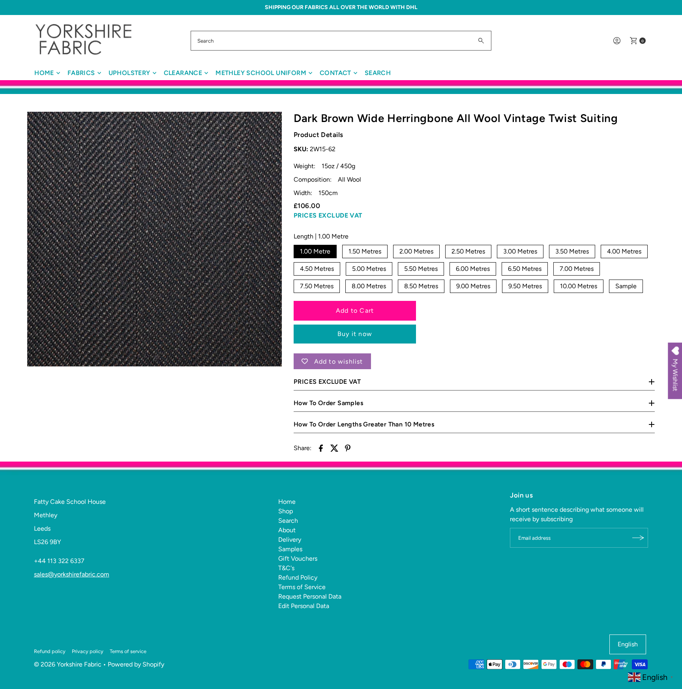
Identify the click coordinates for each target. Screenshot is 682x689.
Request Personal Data (309, 596)
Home (44, 73)
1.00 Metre (315, 251)
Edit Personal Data (303, 606)
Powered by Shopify (136, 664)
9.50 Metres (525, 286)
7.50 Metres (317, 286)
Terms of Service (302, 587)
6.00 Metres (473, 268)
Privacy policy (87, 651)
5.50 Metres (421, 268)
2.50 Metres (468, 251)
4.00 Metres (624, 251)
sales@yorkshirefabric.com (71, 574)
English (628, 644)
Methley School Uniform (260, 73)
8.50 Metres (421, 286)
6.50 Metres (524, 268)
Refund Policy (297, 577)
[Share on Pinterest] (348, 448)
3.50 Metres (572, 251)
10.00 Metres (578, 286)
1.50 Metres (364, 251)
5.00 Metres (369, 268)
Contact (335, 73)
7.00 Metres (577, 268)
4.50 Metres (317, 268)
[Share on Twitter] (334, 448)
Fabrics (81, 73)
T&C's (286, 568)
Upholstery (129, 73)
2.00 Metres (416, 251)
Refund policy (50, 651)
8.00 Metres (369, 286)
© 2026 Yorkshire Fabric (67, 664)
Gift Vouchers (297, 558)
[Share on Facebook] (321, 448)
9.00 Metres (473, 286)
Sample (626, 286)
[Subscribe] (638, 538)
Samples (290, 549)
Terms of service (128, 651)
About (287, 530)
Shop (285, 511)
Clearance (183, 73)
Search (378, 73)
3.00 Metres (520, 251)
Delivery (289, 539)
